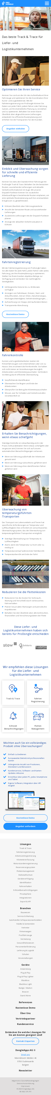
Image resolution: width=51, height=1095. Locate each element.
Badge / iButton (25, 988)
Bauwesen (25, 912)
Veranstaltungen (25, 958)
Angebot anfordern (25, 826)
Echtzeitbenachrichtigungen (25, 890)
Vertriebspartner (25, 1018)
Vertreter (25, 927)
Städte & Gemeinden (25, 924)
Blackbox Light (25, 984)
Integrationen (25, 897)
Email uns (25, 1054)
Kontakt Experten (25, 1041)
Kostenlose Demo (15, 314)
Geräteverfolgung (25, 878)
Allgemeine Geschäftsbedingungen (25, 1081)
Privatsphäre (25, 894)
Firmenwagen (25, 931)
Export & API (25, 901)
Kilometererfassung (25, 859)
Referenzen (25, 1002)
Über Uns (25, 1013)
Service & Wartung (25, 916)
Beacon (25, 992)
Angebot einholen (15, 128)
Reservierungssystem (25, 867)
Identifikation (25, 882)
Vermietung (26, 939)
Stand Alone (25, 995)
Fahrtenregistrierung (25, 852)
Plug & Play (25, 972)
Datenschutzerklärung (25, 1083)
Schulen (25, 954)
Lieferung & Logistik (25, 950)
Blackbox (25, 980)
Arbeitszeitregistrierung (25, 856)
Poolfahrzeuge (25, 935)
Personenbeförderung (25, 946)
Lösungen (25, 844)
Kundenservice (25, 1024)
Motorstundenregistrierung (25, 863)
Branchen (25, 908)
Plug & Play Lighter (25, 976)
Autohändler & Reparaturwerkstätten (25, 920)
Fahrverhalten (25, 886)
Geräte (25, 964)
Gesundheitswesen (25, 943)
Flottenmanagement (25, 871)
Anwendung (25, 969)
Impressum (25, 1086)
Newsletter (25, 1070)
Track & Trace (25, 848)
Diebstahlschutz (25, 875)
